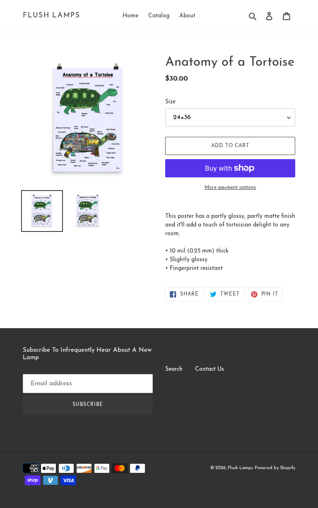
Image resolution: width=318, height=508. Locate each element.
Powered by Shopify (275, 468)
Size (170, 102)
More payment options (230, 187)
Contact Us (209, 369)
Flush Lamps (51, 15)
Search (174, 369)
